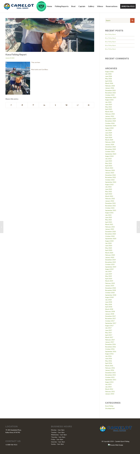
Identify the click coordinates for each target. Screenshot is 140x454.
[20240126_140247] (49, 35)
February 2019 (110, 283)
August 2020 (109, 241)
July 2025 (108, 102)
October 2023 (110, 151)
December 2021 (110, 203)
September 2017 (110, 323)
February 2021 (110, 227)
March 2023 (109, 168)
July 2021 (108, 215)
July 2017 (108, 328)
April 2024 (108, 137)
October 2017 (110, 321)
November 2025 (110, 93)
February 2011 (110, 391)
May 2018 (108, 304)
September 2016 (110, 351)
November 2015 (110, 375)
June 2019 (108, 274)
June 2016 (108, 358)
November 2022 (110, 177)
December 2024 (110, 119)
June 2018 (108, 302)
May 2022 (108, 191)
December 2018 (110, 288)
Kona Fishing (109, 406)
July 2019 (108, 271)
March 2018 (109, 309)
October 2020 (110, 236)
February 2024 (110, 142)
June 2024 (108, 133)
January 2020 (109, 257)
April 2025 (108, 109)
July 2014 (108, 387)
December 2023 (110, 147)
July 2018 (108, 300)
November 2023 (110, 149)
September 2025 (110, 97)
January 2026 (109, 88)
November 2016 (110, 347)
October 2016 (110, 349)
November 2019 (110, 262)
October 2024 (110, 123)
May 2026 (108, 78)
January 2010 (109, 394)
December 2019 (110, 260)
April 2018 (108, 307)
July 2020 (108, 243)
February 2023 (110, 170)
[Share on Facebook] (11, 105)
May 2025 (108, 107)
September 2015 (110, 380)
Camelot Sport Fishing (122, 441)
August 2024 (109, 128)
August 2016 (109, 354)
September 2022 (110, 182)
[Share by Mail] (88, 105)
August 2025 (109, 100)
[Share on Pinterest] (33, 105)
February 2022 (110, 198)
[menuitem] (49, 6)
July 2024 (108, 130)
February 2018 (110, 311)
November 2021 (110, 206)
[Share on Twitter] (22, 105)
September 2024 (110, 126)
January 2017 (109, 342)
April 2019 (108, 278)
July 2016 (108, 356)
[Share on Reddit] (77, 105)
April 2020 (108, 250)
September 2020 (110, 238)
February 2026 (110, 86)
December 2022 (110, 175)
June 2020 (108, 245)
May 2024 (108, 135)
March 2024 (109, 140)
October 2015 (110, 377)
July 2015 (108, 384)
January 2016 (109, 370)
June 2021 (108, 217)
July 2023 (108, 159)
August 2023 (109, 156)
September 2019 (110, 267)
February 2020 (110, 255)
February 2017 (110, 340)
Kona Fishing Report (110, 34)
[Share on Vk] (66, 105)
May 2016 (108, 361)
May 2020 (108, 248)
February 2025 (110, 114)
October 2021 (110, 208)
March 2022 (109, 196)
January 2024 (109, 144)
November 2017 (110, 318)
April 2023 (108, 166)
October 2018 (110, 292)
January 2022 (109, 201)
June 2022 (108, 189)
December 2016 (110, 344)
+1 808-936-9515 (11, 445)
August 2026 (109, 71)
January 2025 (109, 116)
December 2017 (110, 316)
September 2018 (110, 295)
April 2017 (108, 335)
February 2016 (110, 368)
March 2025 (109, 111)
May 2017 (108, 333)
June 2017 (108, 330)
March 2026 (109, 83)
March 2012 (109, 389)
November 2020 (110, 234)
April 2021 (108, 222)
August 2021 (109, 213)
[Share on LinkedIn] (44, 105)
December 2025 (110, 90)
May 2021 (108, 220)
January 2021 (109, 229)
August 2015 (109, 382)
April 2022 (108, 194)
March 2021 (109, 224)
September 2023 (110, 154)
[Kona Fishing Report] (1, 227)
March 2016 (109, 366)
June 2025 (108, 104)
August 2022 (109, 184)
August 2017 (109, 325)
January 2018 (109, 314)
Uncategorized (110, 408)
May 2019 (108, 276)
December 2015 (110, 373)
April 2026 (108, 81)
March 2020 (109, 253)
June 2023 (108, 161)
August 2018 (109, 297)
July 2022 (108, 187)
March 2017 (109, 337)
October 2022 (110, 180)
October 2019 (110, 264)
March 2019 (109, 281)
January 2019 (109, 285)
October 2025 (110, 95)
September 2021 (110, 210)
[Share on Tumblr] (55, 105)
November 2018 (110, 290)
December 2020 (110, 231)
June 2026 (108, 76)
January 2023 (109, 173)
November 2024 (110, 121)
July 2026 (108, 74)
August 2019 (109, 269)
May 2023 (108, 163)
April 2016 (108, 363)
